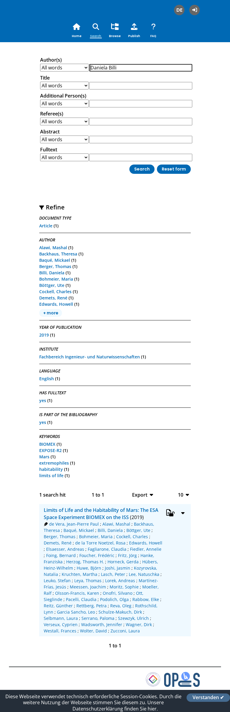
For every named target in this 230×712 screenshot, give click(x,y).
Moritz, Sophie (124, 587)
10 (180, 495)
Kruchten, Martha (79, 574)
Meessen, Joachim (88, 587)
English (46, 378)
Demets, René (53, 298)
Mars (44, 457)
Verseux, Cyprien (61, 624)
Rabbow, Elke (145, 599)
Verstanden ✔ (208, 697)
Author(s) (51, 60)
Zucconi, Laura (125, 631)
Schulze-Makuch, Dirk (120, 612)
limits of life (51, 475)
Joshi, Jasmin (117, 568)
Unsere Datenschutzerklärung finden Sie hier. (118, 705)
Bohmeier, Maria (56, 279)
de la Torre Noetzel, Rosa (100, 543)
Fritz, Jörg (127, 555)
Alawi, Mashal (53, 247)
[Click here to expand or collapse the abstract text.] (182, 513)
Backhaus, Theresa (58, 254)
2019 (44, 335)
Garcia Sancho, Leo (76, 612)
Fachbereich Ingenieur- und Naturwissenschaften (89, 357)
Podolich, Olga (114, 599)
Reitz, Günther (58, 605)
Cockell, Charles (55, 291)
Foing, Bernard (61, 555)
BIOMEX (47, 444)
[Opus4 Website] (182, 685)
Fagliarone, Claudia (107, 549)
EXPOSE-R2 (50, 450)
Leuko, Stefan (57, 580)
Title (45, 77)
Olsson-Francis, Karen (77, 593)
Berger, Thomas (55, 266)
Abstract (50, 131)
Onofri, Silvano (117, 593)
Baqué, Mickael (54, 260)
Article (45, 226)
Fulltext (48, 149)
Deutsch (179, 10)
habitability (51, 469)
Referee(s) (51, 113)
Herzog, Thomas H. (85, 562)
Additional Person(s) (63, 95)
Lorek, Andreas (120, 580)
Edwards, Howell (56, 304)
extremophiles (54, 463)
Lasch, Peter (113, 574)
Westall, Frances (60, 631)
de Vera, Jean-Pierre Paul (74, 524)
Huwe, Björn (89, 568)
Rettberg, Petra (91, 605)
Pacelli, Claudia (81, 599)
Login (194, 10)
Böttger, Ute (51, 285)
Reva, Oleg (120, 605)
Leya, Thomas (88, 580)
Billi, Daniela (51, 273)
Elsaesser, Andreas (65, 549)
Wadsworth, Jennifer (101, 624)
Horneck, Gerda (123, 562)
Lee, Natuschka (144, 574)
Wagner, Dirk (139, 624)
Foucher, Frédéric (96, 555)
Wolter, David (93, 631)
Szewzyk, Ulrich (133, 618)
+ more (50, 313)
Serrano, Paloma (97, 618)
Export (139, 495)
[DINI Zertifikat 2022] (153, 685)
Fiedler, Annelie (145, 549)
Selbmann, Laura (61, 618)
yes (42, 400)
